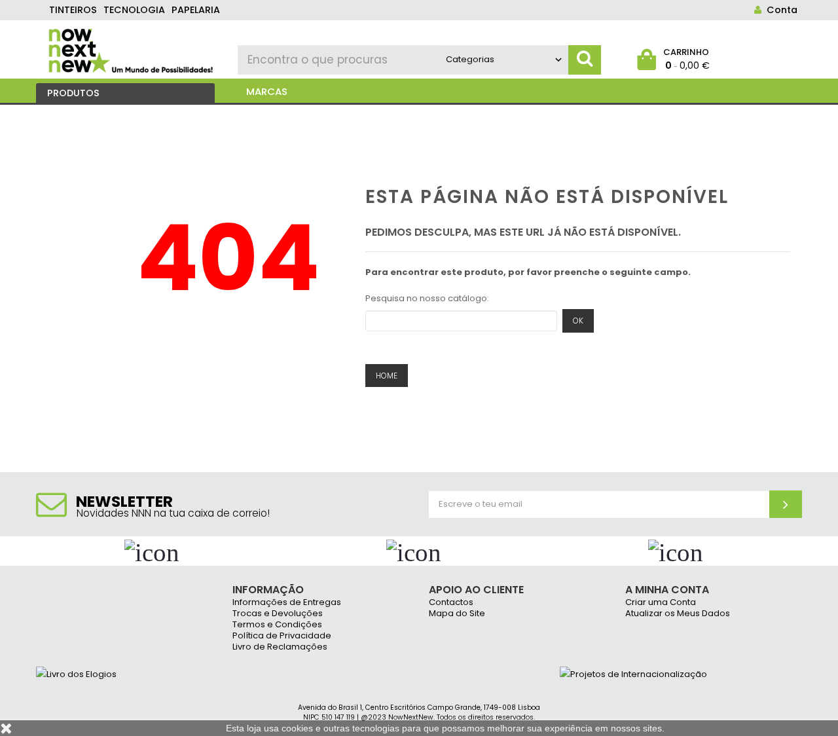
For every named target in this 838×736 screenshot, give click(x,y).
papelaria (196, 9)
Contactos (451, 602)
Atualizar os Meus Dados (677, 613)
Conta (779, 9)
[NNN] (132, 49)
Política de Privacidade (281, 636)
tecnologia (134, 9)
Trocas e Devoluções (277, 613)
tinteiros (73, 9)
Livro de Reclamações (279, 647)
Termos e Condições (277, 625)
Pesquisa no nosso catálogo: (427, 298)
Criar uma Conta (660, 602)
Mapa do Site (457, 613)
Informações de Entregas (286, 602)
